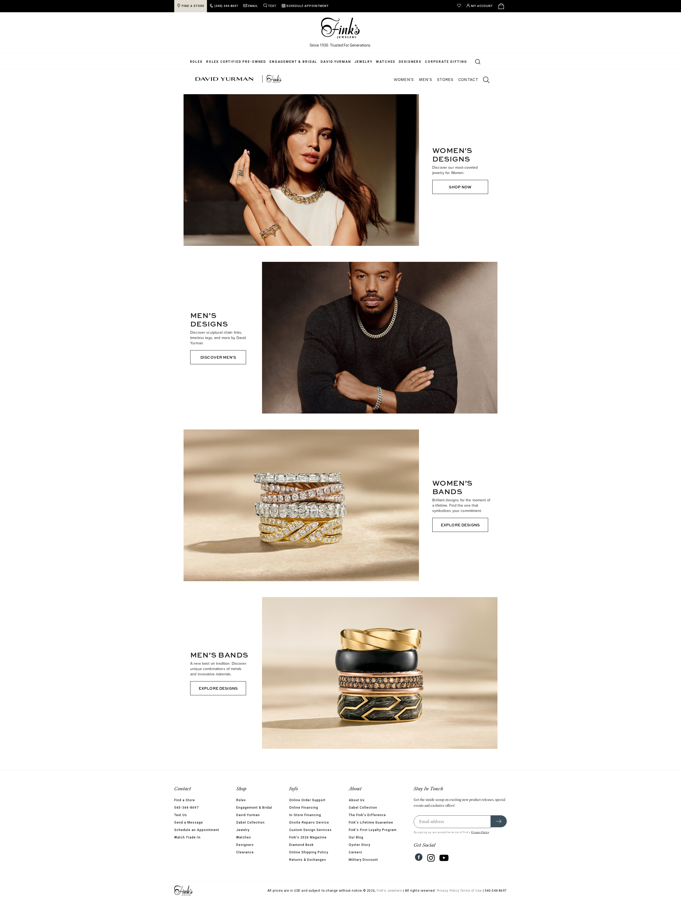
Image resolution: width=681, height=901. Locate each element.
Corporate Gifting (446, 62)
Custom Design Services (310, 830)
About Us (357, 800)
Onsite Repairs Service (309, 822)
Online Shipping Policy (308, 852)
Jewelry (363, 62)
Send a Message (188, 822)
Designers (410, 62)
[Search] (474, 61)
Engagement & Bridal (293, 62)
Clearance (245, 852)
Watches (385, 62)
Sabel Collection (250, 822)
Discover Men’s (218, 357)
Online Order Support (307, 800)
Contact (468, 79)
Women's (404, 79)
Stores (445, 79)
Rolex (196, 62)
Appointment (307, 6)
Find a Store (184, 800)
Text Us (180, 815)
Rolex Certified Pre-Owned (236, 62)
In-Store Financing (305, 815)
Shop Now (460, 186)
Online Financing (303, 807)
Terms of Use (471, 890)
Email (253, 6)
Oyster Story (359, 845)
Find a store (193, 6)
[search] (483, 81)
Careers (355, 852)
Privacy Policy (480, 832)
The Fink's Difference (367, 815)
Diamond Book (301, 845)
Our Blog (356, 837)
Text (272, 6)
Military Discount (363, 860)
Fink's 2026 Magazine (308, 837)
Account (482, 6)
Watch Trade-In (187, 837)
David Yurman (336, 62)
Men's (425, 79)
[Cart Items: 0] (501, 6)
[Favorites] (460, 6)
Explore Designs (460, 524)
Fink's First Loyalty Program (373, 830)
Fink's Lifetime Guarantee (371, 822)
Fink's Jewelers (389, 890)
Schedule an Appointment (196, 830)
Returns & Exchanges (307, 860)
